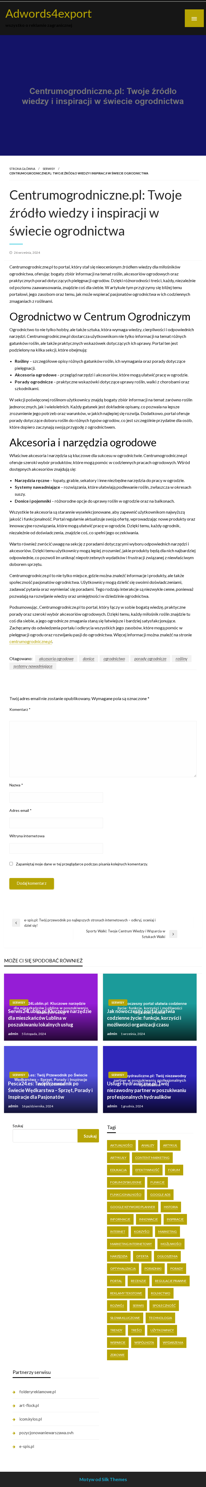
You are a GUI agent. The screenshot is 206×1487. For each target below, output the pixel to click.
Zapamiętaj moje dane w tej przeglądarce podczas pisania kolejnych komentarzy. (82, 864)
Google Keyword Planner (132, 1207)
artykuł (170, 1145)
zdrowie (117, 1355)
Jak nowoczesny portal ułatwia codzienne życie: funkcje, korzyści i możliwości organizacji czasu (144, 1018)
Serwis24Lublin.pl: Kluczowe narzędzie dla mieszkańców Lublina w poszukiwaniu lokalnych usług (49, 1018)
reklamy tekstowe (126, 1293)
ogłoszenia (167, 1256)
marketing (167, 1232)
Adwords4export (48, 13)
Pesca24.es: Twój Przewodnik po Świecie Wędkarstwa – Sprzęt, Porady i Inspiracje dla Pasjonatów (50, 1090)
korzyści (141, 1232)
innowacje (148, 1219)
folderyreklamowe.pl (37, 1391)
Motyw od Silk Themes (103, 1479)
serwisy (49, 168)
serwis (138, 1305)
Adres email (20, 810)
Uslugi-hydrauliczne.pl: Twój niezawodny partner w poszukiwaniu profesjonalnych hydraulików (146, 1090)
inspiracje (175, 1219)
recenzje (138, 1281)
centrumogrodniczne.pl (30, 641)
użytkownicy (162, 1330)
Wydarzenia (173, 1342)
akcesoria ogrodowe (56, 658)
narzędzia (118, 1256)
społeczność (164, 1305)
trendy (116, 1330)
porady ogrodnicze (150, 658)
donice (88, 658)
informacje (120, 1219)
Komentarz (20, 709)
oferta (142, 1256)
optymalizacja (123, 1268)
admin (13, 1034)
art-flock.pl (29, 1405)
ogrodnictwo (114, 658)
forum (174, 1170)
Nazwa (16, 785)
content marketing (152, 1158)
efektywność (147, 1170)
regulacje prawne (170, 1281)
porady (176, 1268)
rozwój (117, 1305)
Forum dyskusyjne (126, 1182)
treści (136, 1330)
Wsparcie (118, 1342)
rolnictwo (160, 1293)
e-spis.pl (26, 1446)
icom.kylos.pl (30, 1419)
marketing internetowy (131, 1244)
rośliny (181, 658)
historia (171, 1207)
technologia (160, 1318)
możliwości (171, 1244)
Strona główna (22, 168)
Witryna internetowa (27, 836)
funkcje (157, 1182)
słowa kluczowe (125, 1318)
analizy (147, 1145)
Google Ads (160, 1195)
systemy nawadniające (32, 665)
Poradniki (153, 1268)
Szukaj (18, 1125)
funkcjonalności (125, 1195)
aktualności (121, 1145)
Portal (116, 1281)
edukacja (118, 1170)
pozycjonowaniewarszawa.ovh (46, 1432)
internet (117, 1232)
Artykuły (118, 1158)
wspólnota (144, 1342)
